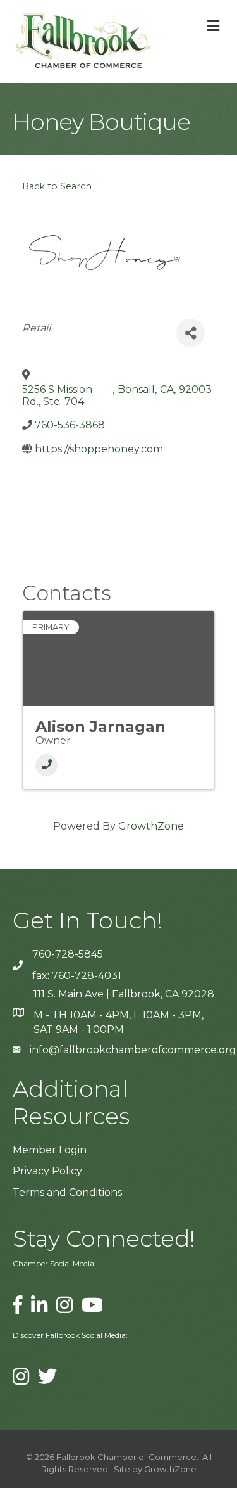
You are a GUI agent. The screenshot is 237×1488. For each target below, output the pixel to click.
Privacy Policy (47, 1171)
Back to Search (57, 186)
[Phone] (46, 765)
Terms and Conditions (67, 1192)
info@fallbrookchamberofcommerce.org (133, 1050)
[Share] (190, 333)
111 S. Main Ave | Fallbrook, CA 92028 (123, 994)
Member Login (50, 1150)
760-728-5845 (67, 954)
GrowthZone (151, 826)
